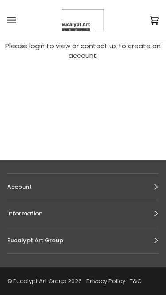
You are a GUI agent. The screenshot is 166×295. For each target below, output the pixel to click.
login (37, 45)
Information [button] (24, 213)
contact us (99, 45)
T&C (136, 281)
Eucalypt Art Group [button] (35, 240)
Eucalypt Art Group (39, 281)
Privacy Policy (105, 281)
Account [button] (19, 187)
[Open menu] (20, 20)
